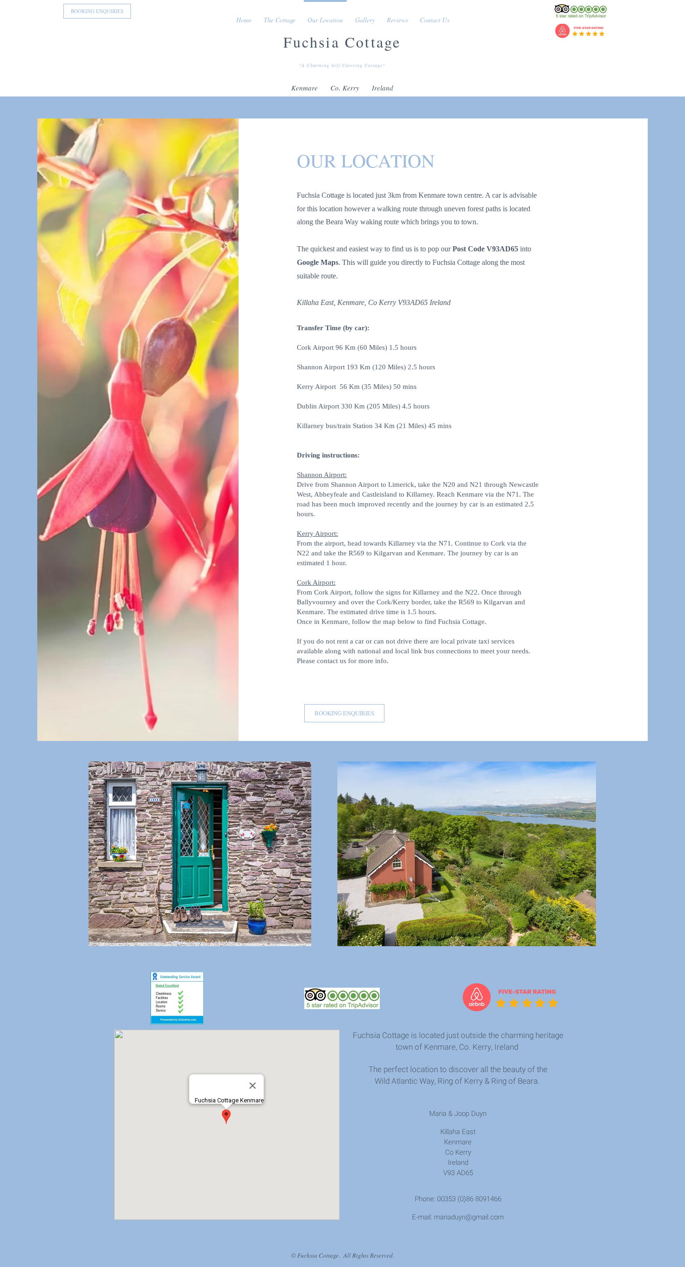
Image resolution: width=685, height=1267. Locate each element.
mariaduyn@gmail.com (469, 1217)
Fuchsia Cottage (342, 42)
